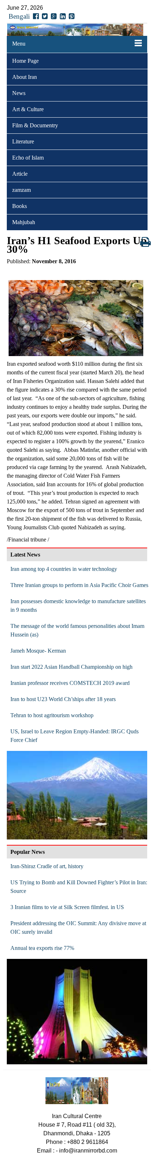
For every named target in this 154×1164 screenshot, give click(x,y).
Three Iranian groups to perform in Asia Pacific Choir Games (79, 585)
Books (19, 206)
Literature (23, 141)
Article (20, 174)
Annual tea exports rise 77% (42, 948)
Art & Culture (28, 109)
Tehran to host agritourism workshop (51, 715)
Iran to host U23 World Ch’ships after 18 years (63, 699)
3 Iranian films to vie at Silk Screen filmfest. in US (67, 907)
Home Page (25, 61)
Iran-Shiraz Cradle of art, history (46, 866)
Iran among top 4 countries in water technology (63, 569)
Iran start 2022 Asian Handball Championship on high (71, 667)
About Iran (24, 77)
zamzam (21, 190)
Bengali (19, 16)
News (18, 93)
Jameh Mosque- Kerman (38, 651)
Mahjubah (23, 222)
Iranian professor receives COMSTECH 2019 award (70, 683)
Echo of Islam (28, 158)
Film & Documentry (35, 125)
